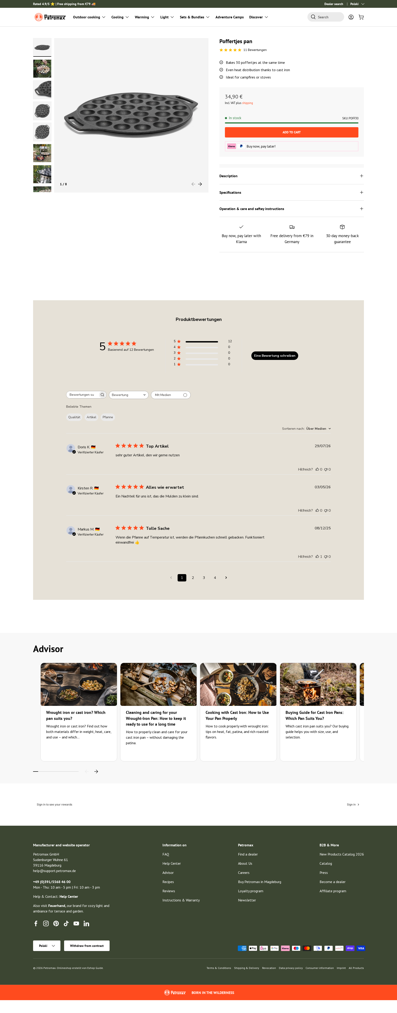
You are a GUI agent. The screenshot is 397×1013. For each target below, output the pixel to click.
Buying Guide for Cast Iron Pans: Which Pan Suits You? (314, 715)
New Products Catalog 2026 (342, 854)
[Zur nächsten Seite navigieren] (226, 577)
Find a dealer (248, 854)
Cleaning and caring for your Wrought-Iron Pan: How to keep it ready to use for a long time (156, 718)
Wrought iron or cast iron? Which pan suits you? (75, 715)
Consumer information (320, 968)
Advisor (168, 872)
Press (324, 872)
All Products (356, 968)
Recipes (168, 881)
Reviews (168, 891)
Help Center (171, 863)
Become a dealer (333, 881)
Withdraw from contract (87, 946)
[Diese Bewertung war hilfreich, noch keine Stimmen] (317, 469)
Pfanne (108, 417)
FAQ (165, 854)
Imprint (341, 968)
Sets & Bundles (192, 17)
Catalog (326, 863)
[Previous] (87, 771)
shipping (247, 103)
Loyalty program (250, 891)
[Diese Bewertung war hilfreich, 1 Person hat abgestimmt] (317, 556)
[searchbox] (82, 394)
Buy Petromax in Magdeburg (259, 881)
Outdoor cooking (86, 17)
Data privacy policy (291, 968)
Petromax (49, 968)
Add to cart (292, 132)
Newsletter (247, 900)
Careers (244, 872)
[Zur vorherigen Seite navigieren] (171, 577)
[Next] (96, 771)
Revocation (269, 968)
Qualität (74, 417)
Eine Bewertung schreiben (274, 356)
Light (164, 17)
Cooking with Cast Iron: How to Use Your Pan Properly (237, 715)
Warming (142, 17)
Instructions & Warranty (181, 900)
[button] (361, 17)
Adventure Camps (230, 17)
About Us (245, 863)
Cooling (117, 17)
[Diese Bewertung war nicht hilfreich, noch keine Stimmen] (325, 469)
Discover (256, 17)
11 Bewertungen (255, 50)
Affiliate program (333, 891)
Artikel (91, 417)
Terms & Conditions (219, 968)
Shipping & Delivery (246, 968)
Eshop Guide (95, 968)
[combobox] (325, 17)
